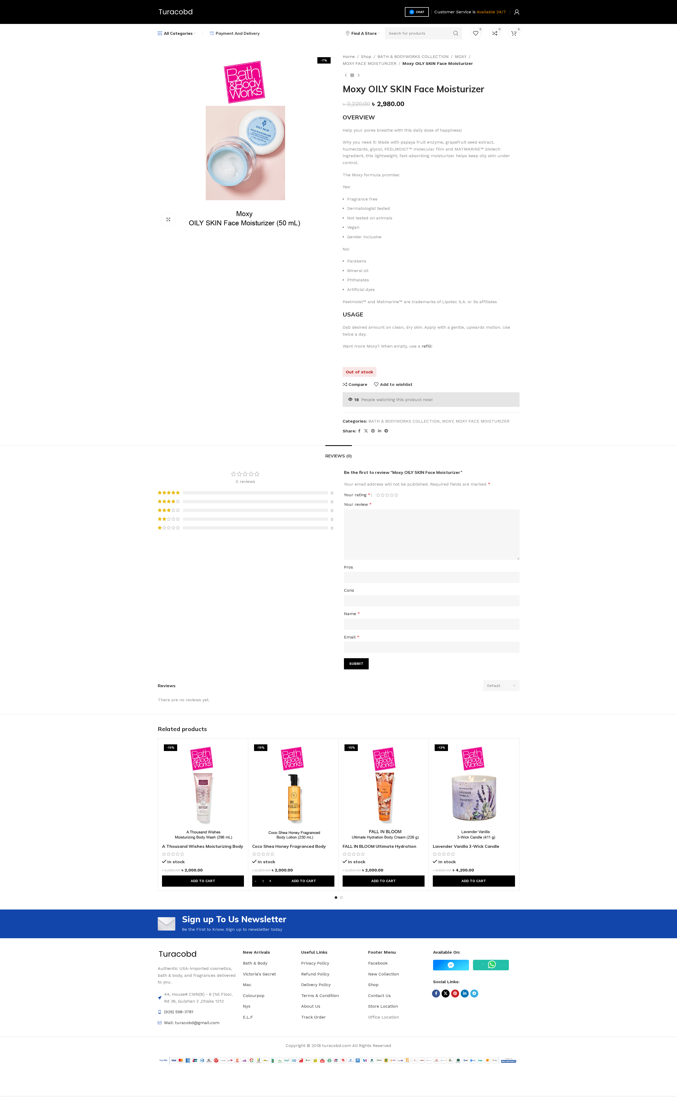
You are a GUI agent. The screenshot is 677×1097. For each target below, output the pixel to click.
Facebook (378, 963)
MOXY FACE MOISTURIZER (369, 63)
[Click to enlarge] (168, 219)
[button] (203, 881)
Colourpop (253, 995)
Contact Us (379, 995)
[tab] (338, 453)
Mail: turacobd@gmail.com (191, 1022)
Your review (358, 504)
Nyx (247, 1006)
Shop (366, 56)
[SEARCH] (456, 33)
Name (352, 613)
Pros (348, 567)
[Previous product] (346, 75)
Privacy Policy (315, 963)
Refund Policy (315, 974)
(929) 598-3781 (178, 1011)
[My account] (517, 12)
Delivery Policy (316, 984)
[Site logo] (176, 11)
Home (349, 56)
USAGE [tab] (353, 314)
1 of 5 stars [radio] (378, 495)
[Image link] (178, 953)
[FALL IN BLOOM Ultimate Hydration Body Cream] (384, 792)
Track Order (313, 1017)
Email (351, 637)
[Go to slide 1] (336, 897)
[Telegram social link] (386, 431)
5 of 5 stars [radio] (396, 495)
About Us (310, 1006)
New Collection (383, 974)
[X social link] (366, 431)
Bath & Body (255, 963)
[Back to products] (352, 75)
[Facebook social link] (359, 431)
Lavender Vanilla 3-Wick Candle (466, 846)
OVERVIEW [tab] (359, 117)
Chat (420, 12)
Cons (349, 590)
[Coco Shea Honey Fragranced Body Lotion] (293, 792)
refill (426, 346)
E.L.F (248, 1017)
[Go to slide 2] (341, 897)
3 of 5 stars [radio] (387, 495)
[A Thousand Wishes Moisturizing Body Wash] (203, 792)
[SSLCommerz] (339, 1059)
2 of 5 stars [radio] (382, 495)
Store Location (383, 1006)
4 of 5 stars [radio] (391, 495)
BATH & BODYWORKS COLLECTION (413, 56)
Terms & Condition (320, 995)
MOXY (461, 56)
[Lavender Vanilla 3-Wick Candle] (474, 792)
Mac (247, 984)
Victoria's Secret (259, 974)
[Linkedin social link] (379, 431)
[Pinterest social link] (372, 431)
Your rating (357, 495)
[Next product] (358, 75)
